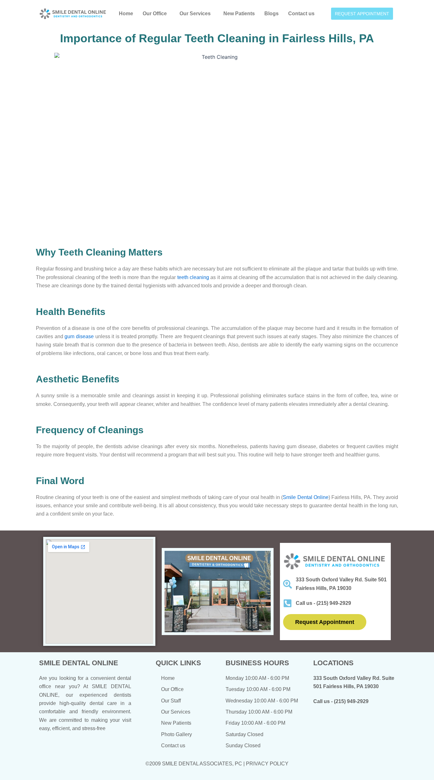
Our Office (155, 13)
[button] (156, 13)
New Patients (239, 13)
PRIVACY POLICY (267, 763)
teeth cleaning (193, 277)
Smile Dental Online (306, 497)
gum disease (79, 336)
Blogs (271, 13)
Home (126, 13)
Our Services (195, 13)
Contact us (301, 13)
